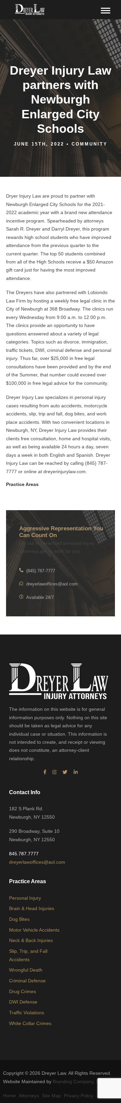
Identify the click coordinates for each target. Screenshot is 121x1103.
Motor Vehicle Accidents (34, 930)
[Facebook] (44, 772)
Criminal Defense (27, 980)
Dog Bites (19, 919)
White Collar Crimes (30, 1023)
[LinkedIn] (76, 772)
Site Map (51, 1095)
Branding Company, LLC (79, 1081)
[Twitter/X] (65, 772)
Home (9, 1095)
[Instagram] (54, 772)
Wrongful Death (25, 970)
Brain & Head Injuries (31, 908)
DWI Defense (23, 1002)
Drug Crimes (22, 991)
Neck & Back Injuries (31, 940)
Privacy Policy (78, 1095)
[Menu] (106, 9)
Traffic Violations (26, 1012)
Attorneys (29, 1095)
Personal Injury (25, 898)
